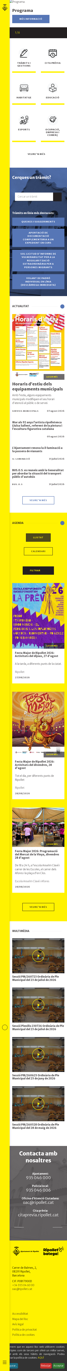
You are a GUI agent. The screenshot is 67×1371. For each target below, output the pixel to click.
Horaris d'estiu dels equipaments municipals (37, 386)
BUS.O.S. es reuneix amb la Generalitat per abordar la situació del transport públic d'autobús (38, 473)
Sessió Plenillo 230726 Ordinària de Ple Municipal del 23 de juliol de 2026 (38, 1027)
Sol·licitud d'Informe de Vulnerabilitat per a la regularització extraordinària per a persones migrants (38, 260)
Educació (52, 97)
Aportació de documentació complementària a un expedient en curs (38, 237)
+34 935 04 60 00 (23, 1285)
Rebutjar (46, 1365)
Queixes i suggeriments (38, 221)
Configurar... (10, 1365)
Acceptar (58, 1365)
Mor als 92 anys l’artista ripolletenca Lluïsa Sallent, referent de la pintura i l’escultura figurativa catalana (37, 426)
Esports (24, 129)
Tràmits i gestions (24, 64)
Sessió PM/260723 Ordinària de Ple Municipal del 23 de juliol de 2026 (35, 978)
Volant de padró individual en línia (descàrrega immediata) (38, 281)
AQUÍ (41, 1357)
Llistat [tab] (38, 537)
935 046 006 (38, 1190)
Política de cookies (23, 1334)
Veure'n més (37, 154)
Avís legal (18, 1324)
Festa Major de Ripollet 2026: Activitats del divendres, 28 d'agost (34, 765)
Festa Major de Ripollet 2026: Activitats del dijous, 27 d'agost (36, 654)
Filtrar (35, 570)
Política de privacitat (24, 1329)
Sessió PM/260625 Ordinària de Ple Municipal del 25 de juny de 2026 (35, 1077)
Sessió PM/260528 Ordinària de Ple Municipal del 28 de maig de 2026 (35, 1126)
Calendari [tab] (38, 551)
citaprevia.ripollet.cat (38, 1215)
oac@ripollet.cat (38, 1202)
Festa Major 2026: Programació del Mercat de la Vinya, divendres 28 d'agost (37, 854)
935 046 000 (38, 1177)
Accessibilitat (20, 1313)
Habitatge (23, 97)
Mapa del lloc (20, 1319)
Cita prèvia (53, 63)
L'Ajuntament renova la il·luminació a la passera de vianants (37, 449)
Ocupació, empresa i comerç (52, 132)
